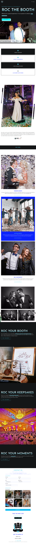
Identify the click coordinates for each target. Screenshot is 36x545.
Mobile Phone (20, 480)
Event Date (6, 483)
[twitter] (17, 540)
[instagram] (18, 540)
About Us (18, 536)
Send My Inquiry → (18, 509)
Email (6, 480)
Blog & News (18, 538)
